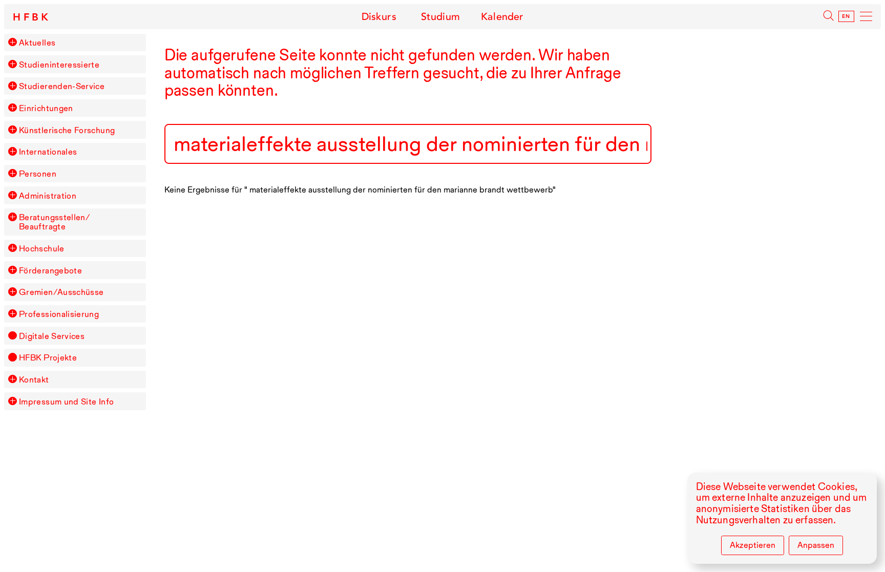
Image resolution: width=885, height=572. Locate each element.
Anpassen (815, 545)
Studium (440, 17)
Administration (47, 195)
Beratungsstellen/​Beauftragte (54, 222)
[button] (12, 42)
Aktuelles (37, 42)
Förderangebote (50, 270)
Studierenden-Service (61, 86)
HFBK (32, 17)
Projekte (48, 357)
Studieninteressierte (59, 64)
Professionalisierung (59, 314)
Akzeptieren (752, 545)
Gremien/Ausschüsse (61, 291)
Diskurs (379, 17)
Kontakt (34, 379)
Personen (37, 173)
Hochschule (42, 248)
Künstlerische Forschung (67, 130)
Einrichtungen (46, 108)
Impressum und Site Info (66, 401)
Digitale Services (52, 336)
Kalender (502, 17)
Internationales (48, 151)
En (846, 16)
